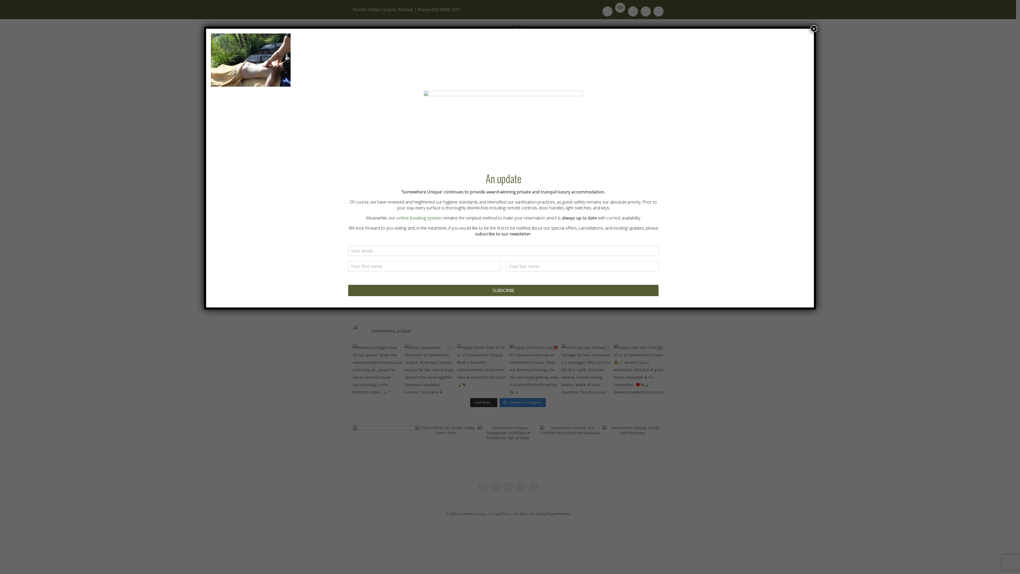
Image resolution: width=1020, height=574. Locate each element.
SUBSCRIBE (503, 290)
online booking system (418, 218)
